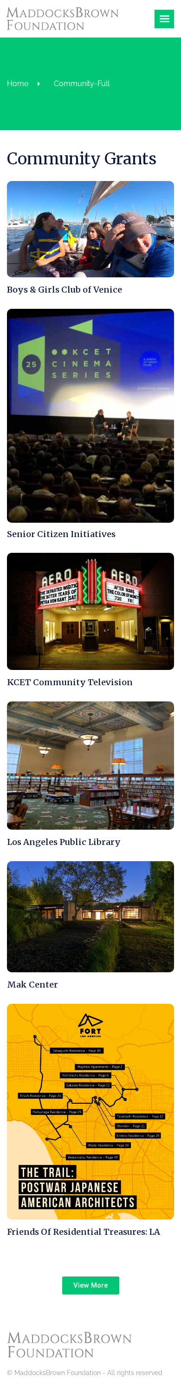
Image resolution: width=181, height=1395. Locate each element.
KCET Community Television (70, 682)
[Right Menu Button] (164, 16)
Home (17, 83)
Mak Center (32, 984)
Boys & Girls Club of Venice (64, 289)
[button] (90, 1285)
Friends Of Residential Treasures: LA (83, 1231)
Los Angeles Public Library (64, 842)
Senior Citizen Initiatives (61, 534)
